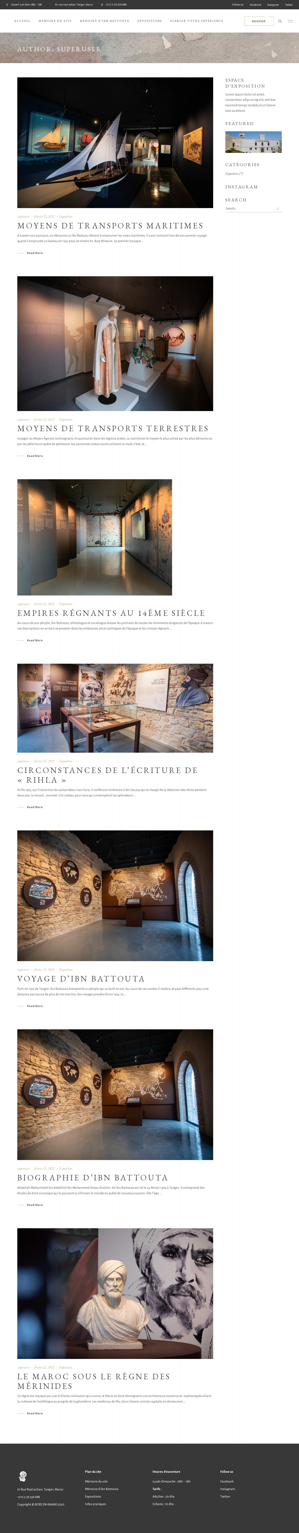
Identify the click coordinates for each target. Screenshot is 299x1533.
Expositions (93, 1496)
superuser (23, 216)
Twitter (225, 1496)
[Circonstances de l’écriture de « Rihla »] (115, 708)
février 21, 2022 (44, 419)
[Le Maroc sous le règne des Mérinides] (115, 1293)
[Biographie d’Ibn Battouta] (115, 1094)
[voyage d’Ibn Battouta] (115, 895)
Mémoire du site (96, 1481)
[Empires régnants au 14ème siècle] (94, 537)
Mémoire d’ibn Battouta (101, 1489)
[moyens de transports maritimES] (115, 142)
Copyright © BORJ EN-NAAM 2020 (40, 1504)
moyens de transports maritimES (110, 225)
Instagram (227, 1489)
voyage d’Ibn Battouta (81, 978)
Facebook (227, 1481)
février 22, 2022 (44, 216)
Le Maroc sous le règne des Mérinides (94, 1381)
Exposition (65, 216)
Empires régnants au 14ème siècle (111, 613)
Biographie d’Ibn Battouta (93, 1177)
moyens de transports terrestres (113, 428)
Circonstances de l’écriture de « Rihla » (107, 775)
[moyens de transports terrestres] (115, 343)
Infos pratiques (95, 1504)
